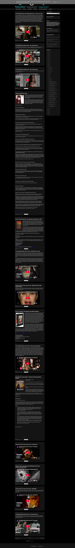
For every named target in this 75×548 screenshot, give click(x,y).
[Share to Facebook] (26, 40)
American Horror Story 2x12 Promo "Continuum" (26, 444)
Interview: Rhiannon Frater (21, 93)
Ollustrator (37, 546)
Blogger (43, 546)
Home (30, 538)
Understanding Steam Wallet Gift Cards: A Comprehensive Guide (52, 40)
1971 (48, 113)
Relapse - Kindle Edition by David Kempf (52, 29)
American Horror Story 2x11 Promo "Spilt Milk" (26, 488)
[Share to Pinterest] (27, 40)
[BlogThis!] (25, 40)
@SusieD (19, 396)
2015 (48, 64)
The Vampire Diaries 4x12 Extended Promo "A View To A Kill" (29, 13)
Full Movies (35, 9)
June (49, 74)
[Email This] (24, 40)
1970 (48, 114)
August (49, 72)
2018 (48, 60)
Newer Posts (17, 538)
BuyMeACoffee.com (49, 17)
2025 (48, 52)
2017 (48, 61)
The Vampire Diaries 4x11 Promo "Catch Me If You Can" (27, 251)
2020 (48, 58)
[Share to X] (26, 40)
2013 (48, 66)
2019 (48, 59)
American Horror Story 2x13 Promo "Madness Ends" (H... (52, 93)
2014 (48, 65)
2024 (48, 53)
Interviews (24, 9)
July (49, 73)
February (49, 79)
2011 (48, 109)
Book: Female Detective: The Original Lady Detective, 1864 (28, 219)
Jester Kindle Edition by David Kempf (52, 30)
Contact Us (50, 9)
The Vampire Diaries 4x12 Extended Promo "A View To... (52, 82)
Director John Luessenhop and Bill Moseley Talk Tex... (52, 102)
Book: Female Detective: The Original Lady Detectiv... (52, 89)
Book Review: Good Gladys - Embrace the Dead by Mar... (52, 98)
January (49, 80)
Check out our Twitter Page (43, 9)
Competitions (30, 9)
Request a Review (18, 9)
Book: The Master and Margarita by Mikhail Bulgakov (27, 311)
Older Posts (42, 538)
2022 (48, 55)
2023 (48, 54)
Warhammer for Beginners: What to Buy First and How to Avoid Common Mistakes (53, 44)
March (49, 78)
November (49, 68)
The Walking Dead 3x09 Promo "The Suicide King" (26, 45)
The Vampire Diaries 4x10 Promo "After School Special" (27, 345)
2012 (48, 108)
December (49, 67)
